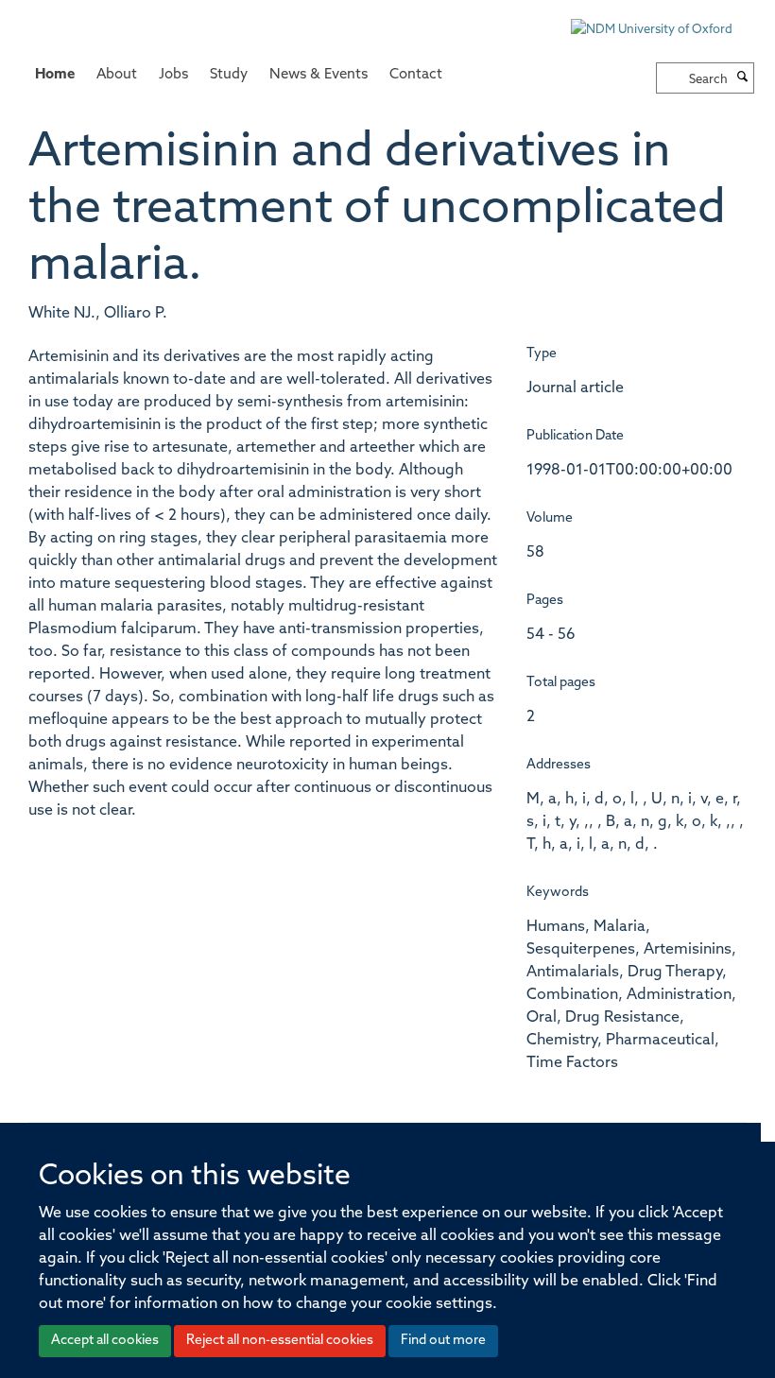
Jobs (173, 75)
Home (55, 75)
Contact (415, 75)
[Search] (742, 78)
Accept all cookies (105, 1341)
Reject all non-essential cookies (279, 1341)
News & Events (318, 75)
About (116, 75)
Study (229, 75)
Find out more (443, 1341)
